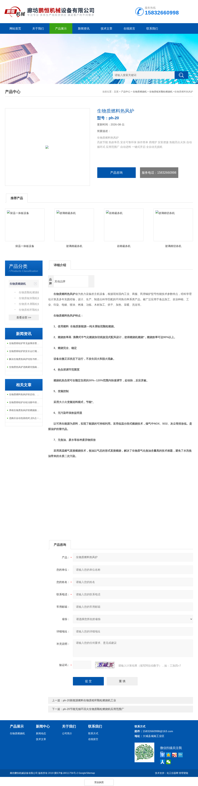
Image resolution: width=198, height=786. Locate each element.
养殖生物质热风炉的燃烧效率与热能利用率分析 (26, 410)
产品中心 (125, 91)
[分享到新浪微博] (174, 755)
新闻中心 (43, 726)
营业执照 (99, 782)
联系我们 (152, 28)
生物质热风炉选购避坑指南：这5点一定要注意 (26, 367)
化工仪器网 (172, 773)
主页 (116, 91)
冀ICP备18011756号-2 (66, 773)
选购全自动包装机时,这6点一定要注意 (26, 418)
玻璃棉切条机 (173, 246)
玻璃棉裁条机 (74, 246)
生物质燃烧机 (140, 91)
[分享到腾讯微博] (180, 755)
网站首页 (15, 28)
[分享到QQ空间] (168, 755)
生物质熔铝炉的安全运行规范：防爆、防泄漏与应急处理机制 (26, 351)
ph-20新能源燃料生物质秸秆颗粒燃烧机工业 (89, 700)
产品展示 (61, 28)
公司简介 (67, 733)
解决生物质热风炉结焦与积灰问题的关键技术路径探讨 (26, 359)
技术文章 (106, 28)
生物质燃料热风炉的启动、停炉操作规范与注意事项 (26, 394)
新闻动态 (41, 733)
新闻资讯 (84, 28)
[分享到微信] (168, 762)
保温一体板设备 (24, 246)
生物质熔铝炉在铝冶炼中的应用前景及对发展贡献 (26, 402)
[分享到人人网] (162, 762)
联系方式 (93, 733)
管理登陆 (183, 773)
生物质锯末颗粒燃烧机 (160, 91)
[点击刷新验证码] (104, 665)
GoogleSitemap (87, 773)
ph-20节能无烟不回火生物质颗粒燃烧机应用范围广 (93, 709)
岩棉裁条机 (124, 246)
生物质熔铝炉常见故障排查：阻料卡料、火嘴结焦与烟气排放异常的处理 (26, 343)
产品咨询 (116, 172)
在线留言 (129, 28)
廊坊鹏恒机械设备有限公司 (24, 773)
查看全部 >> (23, 317)
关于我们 (38, 28)
